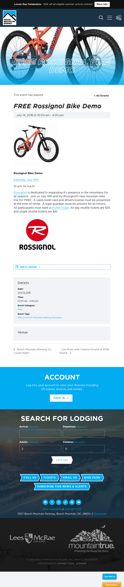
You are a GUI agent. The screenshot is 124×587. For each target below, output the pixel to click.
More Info (102, 4)
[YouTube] (78, 502)
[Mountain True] (91, 538)
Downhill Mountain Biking (37, 317)
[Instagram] (58, 502)
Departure (75, 426)
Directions (100, 513)
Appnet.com (66, 563)
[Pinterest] (72, 502)
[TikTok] (65, 502)
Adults (29, 442)
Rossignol (20, 192)
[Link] (109, 17)
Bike (20, 309)
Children (74, 442)
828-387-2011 (73, 509)
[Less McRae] (32, 539)
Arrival (29, 426)
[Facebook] (45, 502)
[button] (101, 18)
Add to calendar (28, 267)
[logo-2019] (9, 17)
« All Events (101, 95)
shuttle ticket (60, 207)
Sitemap (81, 563)
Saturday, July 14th (26, 179)
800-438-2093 (52, 509)
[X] (52, 502)
